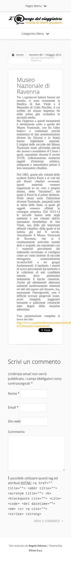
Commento (16, 432)
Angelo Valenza (38, 545)
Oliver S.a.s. (35, 550)
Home (19, 54)
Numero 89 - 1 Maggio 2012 (45, 54)
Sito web (14, 421)
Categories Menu (32, 33)
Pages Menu (33, 6)
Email (13, 407)
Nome (14, 393)
